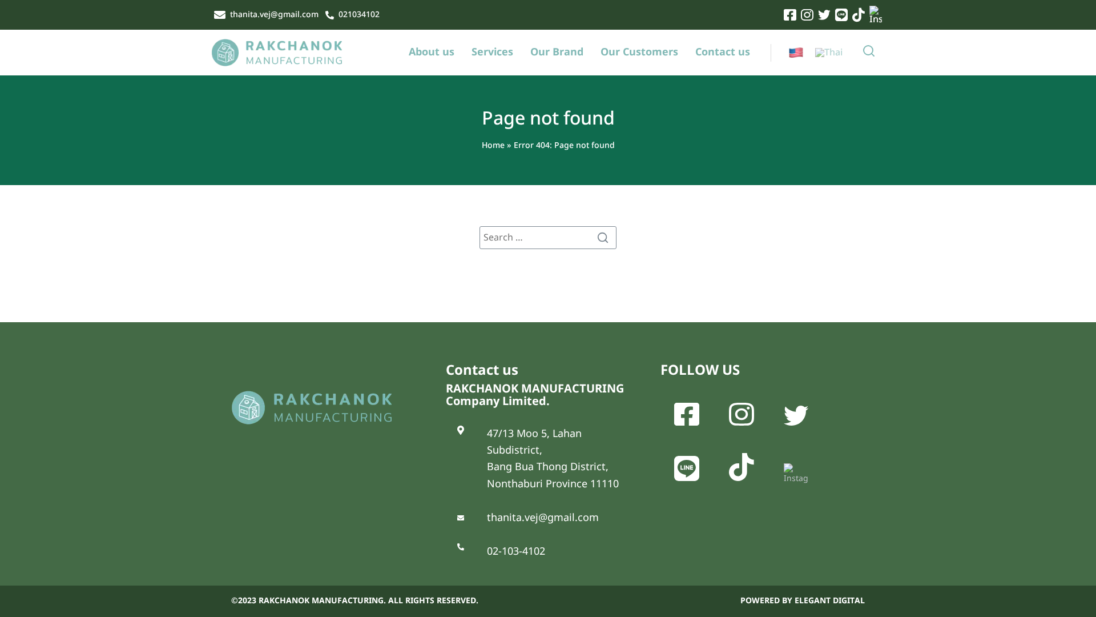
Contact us (722, 52)
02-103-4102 (516, 551)
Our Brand (556, 52)
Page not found (548, 119)
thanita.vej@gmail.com (274, 15)
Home (493, 145)
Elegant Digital (830, 601)
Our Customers (639, 52)
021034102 (359, 15)
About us (431, 52)
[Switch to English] (796, 53)
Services (492, 52)
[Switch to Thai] (828, 53)
